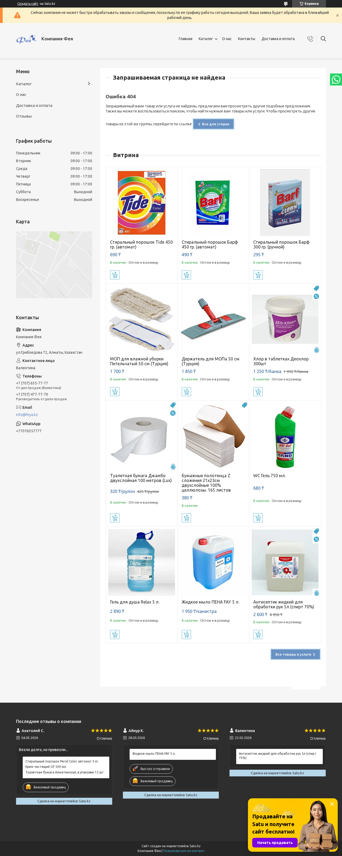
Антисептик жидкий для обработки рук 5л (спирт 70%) (283, 604)
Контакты (246, 39)
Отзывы (24, 116)
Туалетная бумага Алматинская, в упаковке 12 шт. (64, 772)
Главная (185, 39)
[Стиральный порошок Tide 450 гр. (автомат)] (141, 202)
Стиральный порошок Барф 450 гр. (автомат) (210, 244)
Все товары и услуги (293, 654)
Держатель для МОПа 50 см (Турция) (210, 361)
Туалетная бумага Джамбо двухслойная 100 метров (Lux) (141, 478)
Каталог (206, 39)
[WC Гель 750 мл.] (285, 436)
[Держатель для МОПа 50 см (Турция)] (213, 319)
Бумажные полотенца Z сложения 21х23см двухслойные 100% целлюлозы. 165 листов (206, 482)
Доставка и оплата (278, 39)
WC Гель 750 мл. (269, 475)
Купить (114, 274)
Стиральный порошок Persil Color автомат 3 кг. (62, 761)
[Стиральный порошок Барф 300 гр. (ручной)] (285, 202)
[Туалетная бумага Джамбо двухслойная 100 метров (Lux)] (141, 436)
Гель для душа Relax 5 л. (134, 602)
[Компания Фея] (26, 39)
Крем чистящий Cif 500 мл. (46, 766)
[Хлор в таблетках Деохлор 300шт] (285, 319)
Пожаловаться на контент (184, 851)
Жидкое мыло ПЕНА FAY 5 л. (210, 602)
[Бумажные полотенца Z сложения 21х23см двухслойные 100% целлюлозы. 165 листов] (213, 436)
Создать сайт (27, 3)
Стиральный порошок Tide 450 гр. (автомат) (141, 244)
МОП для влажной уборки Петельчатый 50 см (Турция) (139, 361)
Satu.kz (195, 846)
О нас (227, 39)
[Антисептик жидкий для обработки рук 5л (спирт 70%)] (285, 562)
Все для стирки (215, 124)
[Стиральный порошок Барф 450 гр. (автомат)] (213, 202)
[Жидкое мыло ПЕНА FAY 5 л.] (213, 562)
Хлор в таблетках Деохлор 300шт (281, 361)
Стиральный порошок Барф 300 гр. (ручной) (281, 244)
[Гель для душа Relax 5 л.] (141, 562)
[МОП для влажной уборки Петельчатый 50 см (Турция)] (141, 319)
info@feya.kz (27, 415)
